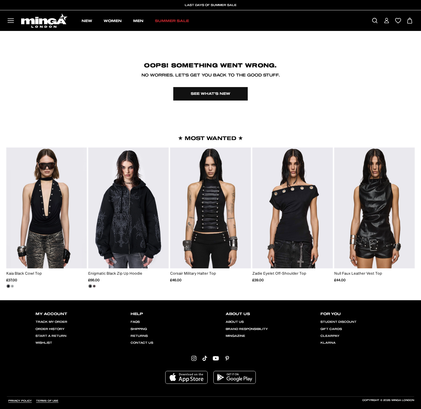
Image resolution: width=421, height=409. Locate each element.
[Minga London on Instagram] (193, 358)
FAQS (135, 321)
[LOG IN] (386, 21)
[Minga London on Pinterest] (227, 358)
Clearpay (329, 336)
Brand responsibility (247, 329)
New (87, 21)
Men (138, 21)
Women (113, 21)
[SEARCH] (375, 21)
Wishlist (44, 342)
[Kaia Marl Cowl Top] (12, 286)
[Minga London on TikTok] (204, 358)
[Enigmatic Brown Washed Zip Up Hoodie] (94, 286)
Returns (139, 336)
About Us (235, 321)
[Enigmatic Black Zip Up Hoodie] (90, 286)
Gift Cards (331, 329)
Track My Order (51, 321)
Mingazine (235, 336)
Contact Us (142, 342)
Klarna (328, 342)
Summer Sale (172, 21)
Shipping (139, 329)
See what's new (210, 93)
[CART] (410, 21)
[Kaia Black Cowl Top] (8, 286)
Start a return (51, 336)
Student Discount (338, 321)
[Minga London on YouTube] (216, 358)
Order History (50, 329)
